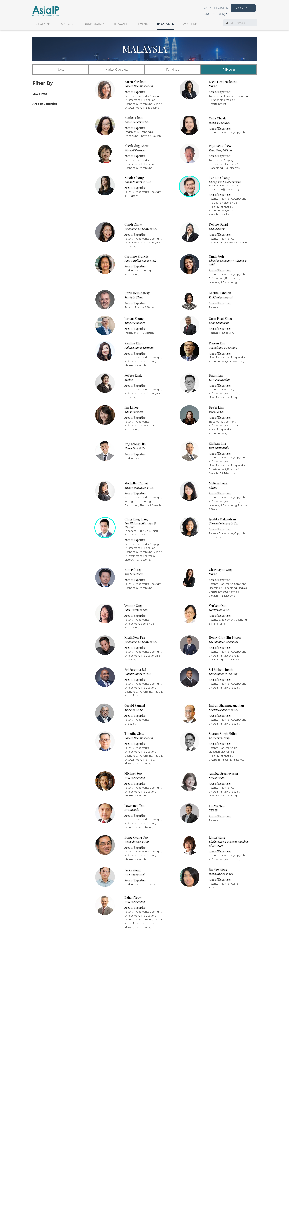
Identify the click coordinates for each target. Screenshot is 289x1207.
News (60, 69)
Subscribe (243, 8)
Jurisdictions (95, 24)
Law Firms (190, 24)
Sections (43, 24)
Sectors (67, 24)
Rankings (172, 69)
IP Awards (122, 24)
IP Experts (165, 24)
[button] (214, 14)
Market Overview (116, 69)
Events (143, 24)
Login (207, 8)
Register (221, 8)
